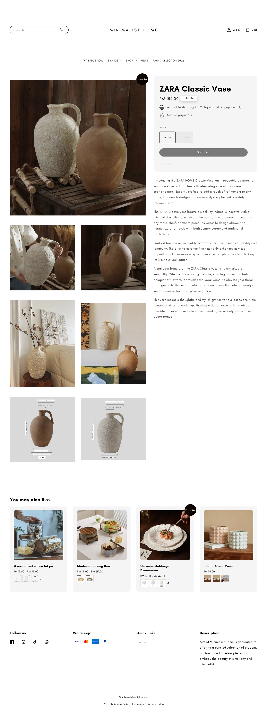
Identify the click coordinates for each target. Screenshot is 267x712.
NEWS (144, 60)
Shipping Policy (120, 703)
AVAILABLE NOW (93, 60)
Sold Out (203, 152)
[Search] (62, 30)
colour (163, 127)
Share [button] (168, 163)
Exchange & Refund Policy (148, 703)
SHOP (129, 60)
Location (142, 642)
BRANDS (113, 60)
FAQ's (106, 703)
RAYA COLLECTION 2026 (168, 60)
